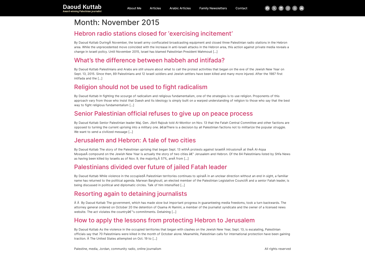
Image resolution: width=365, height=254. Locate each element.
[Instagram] (287, 8)
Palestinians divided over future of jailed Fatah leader (150, 167)
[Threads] (294, 8)
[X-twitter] (274, 8)
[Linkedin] (281, 8)
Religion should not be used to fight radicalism (140, 87)
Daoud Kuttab (82, 6)
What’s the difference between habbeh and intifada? (149, 60)
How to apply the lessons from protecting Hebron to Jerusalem (164, 220)
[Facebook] (267, 8)
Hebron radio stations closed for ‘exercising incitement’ (153, 33)
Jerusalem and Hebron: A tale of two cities (135, 140)
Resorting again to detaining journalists (130, 193)
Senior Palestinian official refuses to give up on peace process (163, 113)
